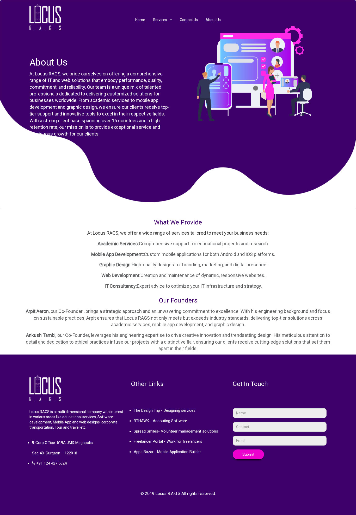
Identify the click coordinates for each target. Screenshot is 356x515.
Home (140, 20)
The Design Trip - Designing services (164, 410)
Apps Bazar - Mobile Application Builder (167, 451)
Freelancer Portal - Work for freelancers (168, 441)
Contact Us (189, 20)
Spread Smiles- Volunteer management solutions (176, 431)
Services (161, 20)
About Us (213, 20)
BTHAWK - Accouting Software (160, 421)
